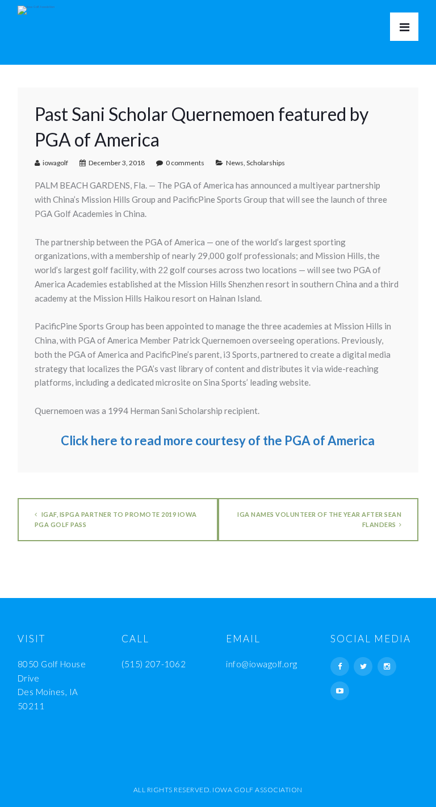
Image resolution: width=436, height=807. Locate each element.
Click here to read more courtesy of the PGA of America (218, 440)
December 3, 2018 (117, 162)
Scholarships (265, 162)
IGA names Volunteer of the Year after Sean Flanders (319, 519)
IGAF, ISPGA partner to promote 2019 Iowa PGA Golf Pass (116, 519)
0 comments (185, 162)
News (235, 162)
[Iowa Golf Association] (36, 7)
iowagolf (55, 162)
